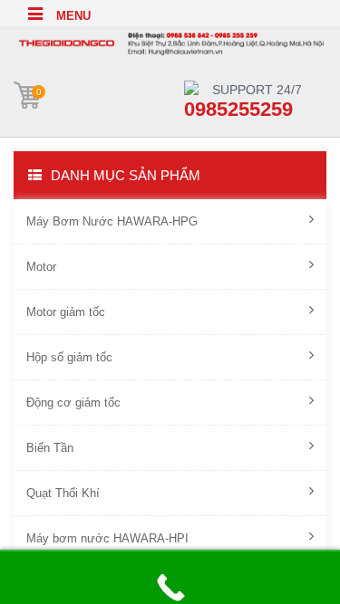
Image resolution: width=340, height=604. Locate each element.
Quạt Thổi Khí (63, 493)
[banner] (170, 41)
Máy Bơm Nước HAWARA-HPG (112, 221)
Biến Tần (49, 448)
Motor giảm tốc (65, 312)
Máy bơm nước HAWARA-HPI (107, 538)
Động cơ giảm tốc (73, 402)
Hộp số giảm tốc (69, 357)
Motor (41, 266)
